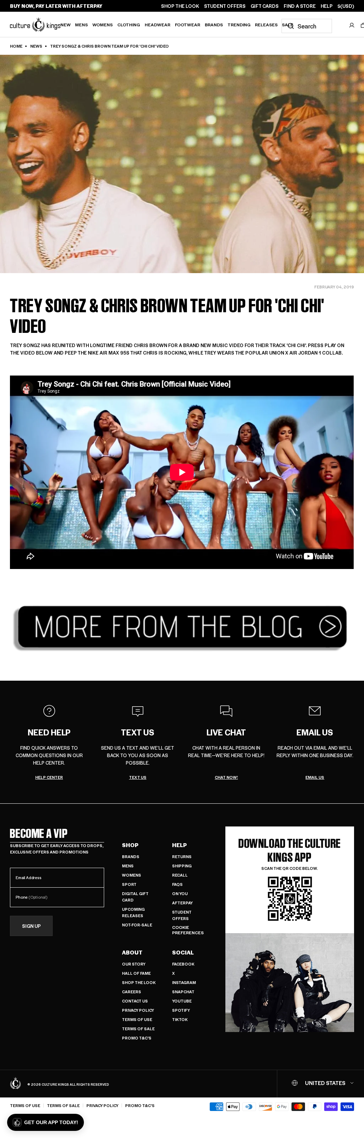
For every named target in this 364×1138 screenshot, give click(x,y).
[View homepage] (35, 24)
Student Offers (182, 915)
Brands (214, 24)
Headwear (157, 24)
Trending (239, 24)
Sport (129, 884)
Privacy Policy (138, 1010)
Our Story (133, 964)
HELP (327, 6)
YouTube (182, 1001)
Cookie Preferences (188, 930)
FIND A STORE (300, 6)
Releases (266, 24)
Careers (131, 992)
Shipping (182, 866)
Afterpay (182, 903)
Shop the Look (139, 982)
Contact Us (135, 1001)
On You (180, 893)
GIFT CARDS (265, 6)
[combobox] (307, 26)
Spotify (181, 1010)
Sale (287, 24)
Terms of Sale (138, 1029)
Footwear (187, 24)
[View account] (351, 25)
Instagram (184, 982)
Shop (130, 845)
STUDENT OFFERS (225, 6)
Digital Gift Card (135, 896)
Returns (182, 857)
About (132, 952)
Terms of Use (137, 1019)
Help (179, 845)
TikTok (180, 1019)
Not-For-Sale (137, 925)
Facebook (183, 964)
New (65, 24)
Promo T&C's (136, 1038)
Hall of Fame (136, 973)
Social (183, 952)
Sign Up (31, 925)
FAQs (177, 884)
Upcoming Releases (133, 912)
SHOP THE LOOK (180, 6)
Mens (81, 24)
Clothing (128, 24)
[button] (45, 1122)
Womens (102, 24)
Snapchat (183, 992)
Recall (180, 875)
